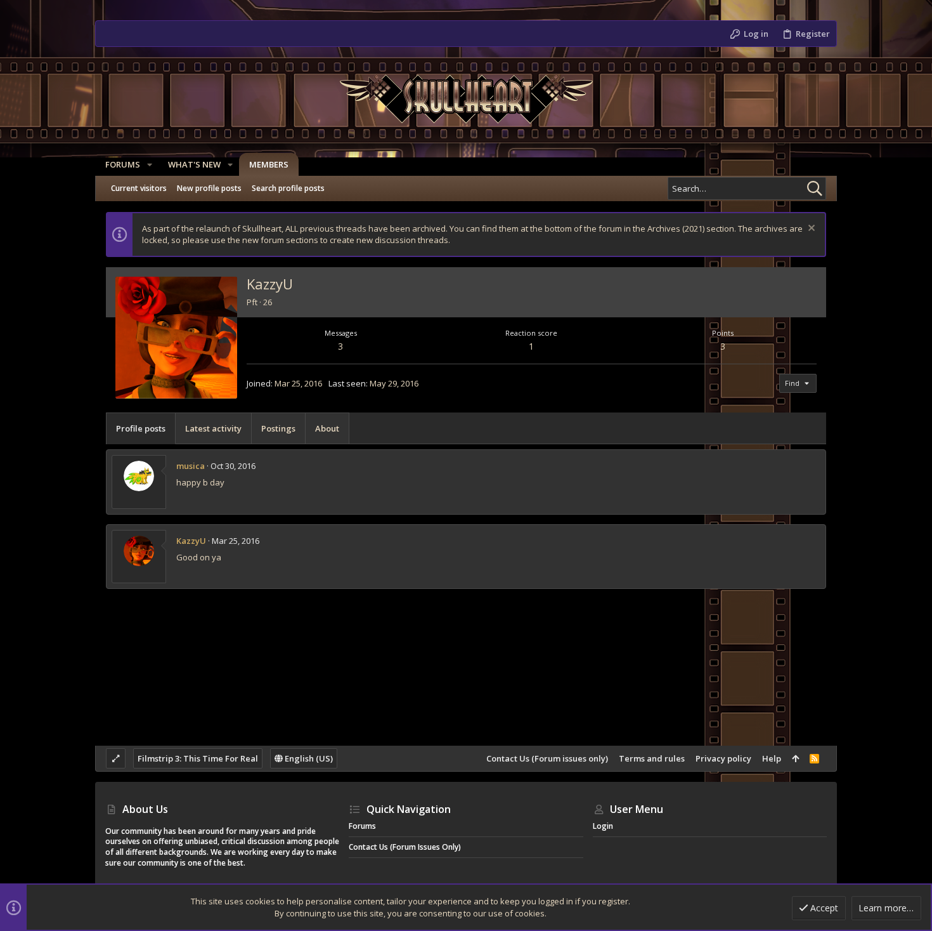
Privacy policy (723, 758)
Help (771, 758)
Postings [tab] (278, 428)
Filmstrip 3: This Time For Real (198, 758)
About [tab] (327, 428)
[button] (149, 164)
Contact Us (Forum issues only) (547, 758)
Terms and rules (652, 758)
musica (190, 466)
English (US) (308, 758)
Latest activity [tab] (213, 428)
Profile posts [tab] (140, 428)
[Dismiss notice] (810, 229)
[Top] (795, 758)
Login (603, 826)
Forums (362, 826)
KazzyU (191, 540)
